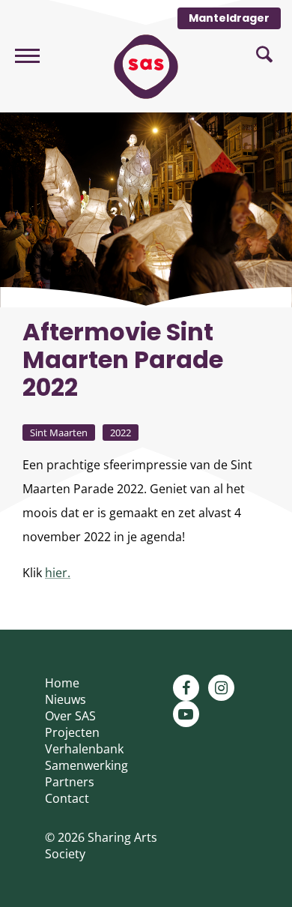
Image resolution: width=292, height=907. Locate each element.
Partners (69, 782)
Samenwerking (86, 765)
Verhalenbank (84, 749)
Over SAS (70, 716)
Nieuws (65, 699)
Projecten (72, 732)
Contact (67, 798)
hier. (57, 572)
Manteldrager (229, 17)
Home (62, 683)
